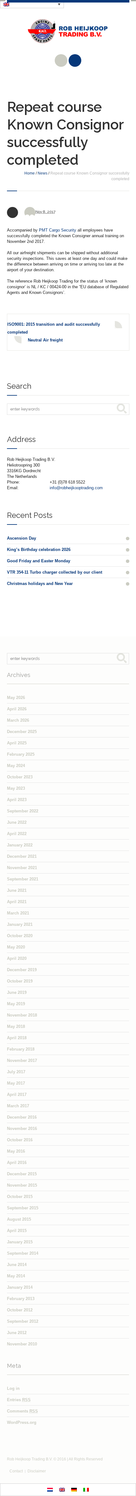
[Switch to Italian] (86, 1490)
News (42, 173)
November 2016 (22, 1128)
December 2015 (22, 1174)
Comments (22, 1411)
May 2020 (16, 947)
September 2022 (22, 811)
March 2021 (18, 913)
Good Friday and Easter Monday (38, 561)
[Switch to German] (74, 1490)
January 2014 (20, 1287)
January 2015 (20, 1242)
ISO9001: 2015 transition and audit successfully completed (53, 328)
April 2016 (17, 1162)
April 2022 (17, 833)
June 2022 (17, 822)
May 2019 (16, 1003)
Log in (13, 1388)
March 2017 (18, 1105)
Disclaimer (37, 1471)
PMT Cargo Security (58, 230)
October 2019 (20, 981)
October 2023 (20, 777)
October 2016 (20, 1140)
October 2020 (20, 935)
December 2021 (22, 856)
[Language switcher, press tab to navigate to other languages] (32, 4)
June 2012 (17, 1332)
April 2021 (17, 901)
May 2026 (16, 697)
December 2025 (22, 731)
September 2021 (22, 879)
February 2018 (20, 1049)
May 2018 (16, 1026)
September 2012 (22, 1321)
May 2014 (16, 1276)
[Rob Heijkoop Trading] (68, 36)
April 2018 (17, 1037)
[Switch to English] (62, 1490)
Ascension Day (21, 538)
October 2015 (20, 1196)
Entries (19, 1399)
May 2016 (16, 1151)
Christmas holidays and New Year (40, 583)
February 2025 (20, 754)
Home (29, 173)
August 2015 (19, 1219)
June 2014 (17, 1264)
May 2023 (16, 788)
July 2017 (16, 1071)
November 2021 (22, 867)
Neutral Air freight (45, 340)
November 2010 (22, 1344)
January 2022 (20, 845)
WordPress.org (21, 1422)
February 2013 (20, 1298)
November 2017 (22, 1060)
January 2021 (20, 924)
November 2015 (22, 1185)
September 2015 (22, 1208)
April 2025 (17, 743)
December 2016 (22, 1117)
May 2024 (16, 765)
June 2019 (17, 992)
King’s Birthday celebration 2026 (39, 549)
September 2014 (22, 1253)
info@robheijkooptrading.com (76, 487)
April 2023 (17, 799)
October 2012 (20, 1310)
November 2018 (22, 1015)
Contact (16, 1471)
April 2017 (17, 1094)
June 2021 (17, 890)
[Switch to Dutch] (50, 1490)
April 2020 (17, 958)
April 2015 (17, 1230)
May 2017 (16, 1083)
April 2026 (17, 709)
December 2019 (22, 969)
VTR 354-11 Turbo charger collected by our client (54, 572)
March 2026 (18, 720)
